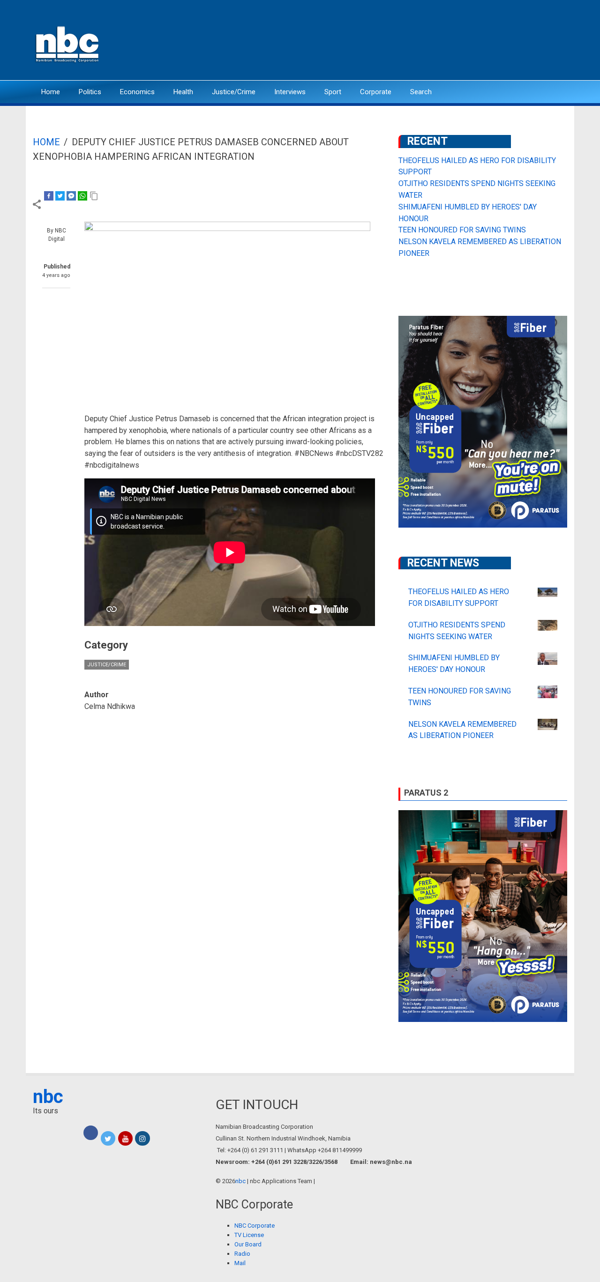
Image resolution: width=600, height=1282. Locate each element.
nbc (48, 1097)
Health (183, 92)
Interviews (290, 92)
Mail (240, 1263)
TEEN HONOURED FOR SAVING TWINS (462, 229)
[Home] (68, 43)
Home (50, 92)
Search (421, 92)
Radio (242, 1253)
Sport (332, 92)
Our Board (248, 1244)
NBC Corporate (254, 1225)
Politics (90, 92)
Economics (137, 92)
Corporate (375, 92)
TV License (249, 1234)
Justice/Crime (233, 92)
